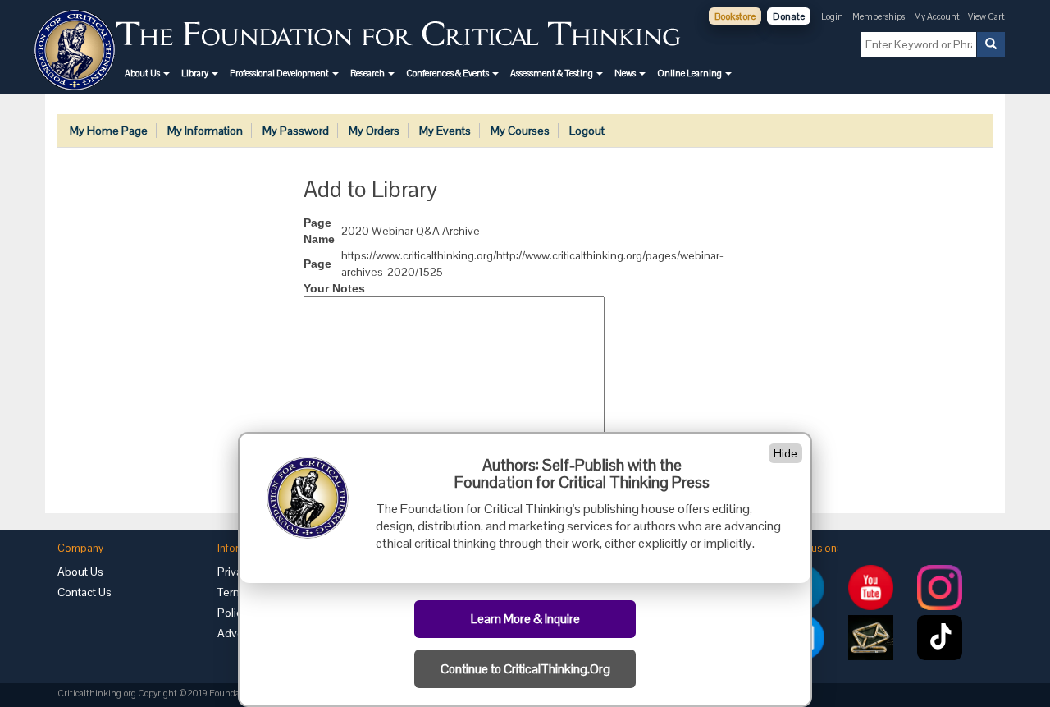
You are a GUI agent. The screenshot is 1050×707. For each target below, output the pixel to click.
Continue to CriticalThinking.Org (525, 669)
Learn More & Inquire (525, 619)
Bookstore (735, 16)
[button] (147, 73)
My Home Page (109, 130)
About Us (80, 571)
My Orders (374, 130)
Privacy (235, 571)
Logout (587, 130)
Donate (789, 16)
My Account (937, 16)
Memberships (878, 16)
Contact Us (84, 592)
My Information (205, 130)
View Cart (986, 16)
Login (832, 16)
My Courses (520, 130)
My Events (445, 130)
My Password (295, 130)
